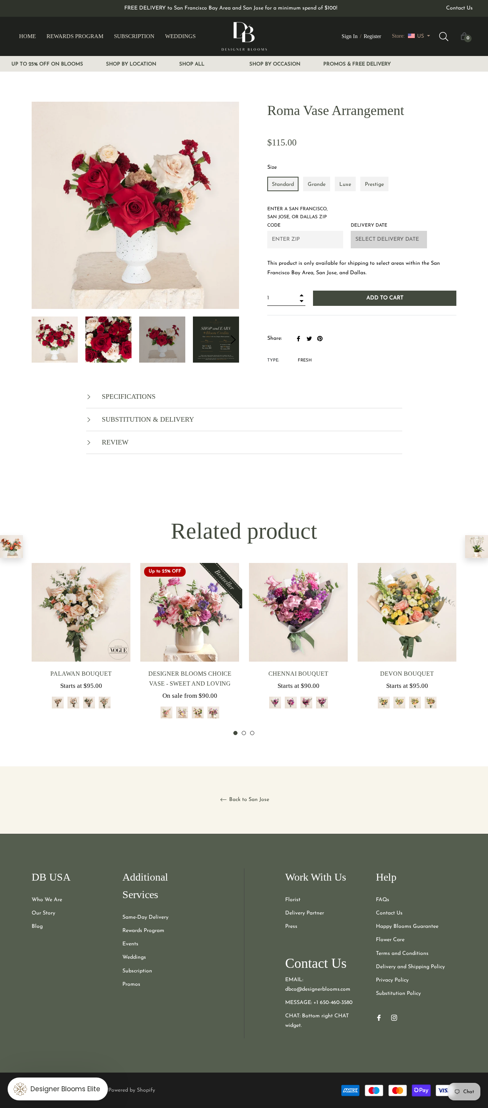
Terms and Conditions (402, 953)
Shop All (191, 64)
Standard (283, 184)
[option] (81, 645)
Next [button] (233, 339)
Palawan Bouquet (81, 673)
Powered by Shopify (131, 1090)
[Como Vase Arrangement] (11, 546)
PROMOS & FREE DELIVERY (357, 64)
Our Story (43, 913)
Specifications (128, 396)
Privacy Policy (392, 980)
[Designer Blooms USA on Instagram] (394, 1017)
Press (291, 926)
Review (114, 442)
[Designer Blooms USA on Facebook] (379, 1017)
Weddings (134, 957)
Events (130, 944)
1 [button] (235, 733)
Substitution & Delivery (147, 419)
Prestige (374, 184)
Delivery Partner (304, 913)
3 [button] (252, 733)
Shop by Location (131, 64)
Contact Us (459, 8)
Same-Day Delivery (145, 917)
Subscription (137, 971)
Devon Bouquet (407, 673)
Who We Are (47, 900)
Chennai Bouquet (298, 673)
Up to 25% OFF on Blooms (47, 64)
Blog (37, 926)
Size (272, 167)
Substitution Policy (398, 993)
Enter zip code (297, 217)
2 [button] (244, 733)
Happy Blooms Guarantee (407, 926)
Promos (131, 984)
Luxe (345, 184)
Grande (317, 184)
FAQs (382, 900)
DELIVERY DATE (369, 225)
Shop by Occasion (274, 64)
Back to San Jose (248, 800)
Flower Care (390, 940)
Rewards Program (143, 931)
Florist (292, 900)
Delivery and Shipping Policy (410, 967)
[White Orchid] (476, 546)
